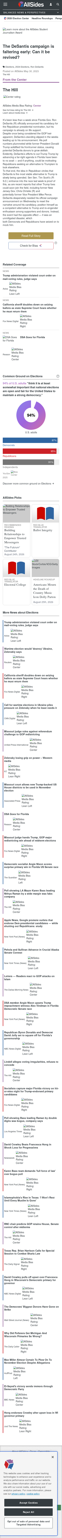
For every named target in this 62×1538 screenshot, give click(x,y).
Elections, (10, 66)
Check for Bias (29, 246)
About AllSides (20, 1451)
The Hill (6, 74)
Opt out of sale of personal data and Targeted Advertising (28, 1523)
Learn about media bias (14, 112)
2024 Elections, (22, 66)
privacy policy (18, 1493)
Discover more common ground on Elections (27, 483)
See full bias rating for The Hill (17, 110)
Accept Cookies (28, 1502)
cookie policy (33, 1493)
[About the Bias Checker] (56, 242)
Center (37, 105)
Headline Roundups (42, 18)
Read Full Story (31, 236)
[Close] (52, 1457)
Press (33, 1451)
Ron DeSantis (37, 66)
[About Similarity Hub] (57, 376)
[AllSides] (31, 4)
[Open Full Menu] (5, 4)
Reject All (28, 1512)
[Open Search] (58, 4)
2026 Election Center (18, 18)
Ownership (44, 1451)
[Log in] (51, 4)
